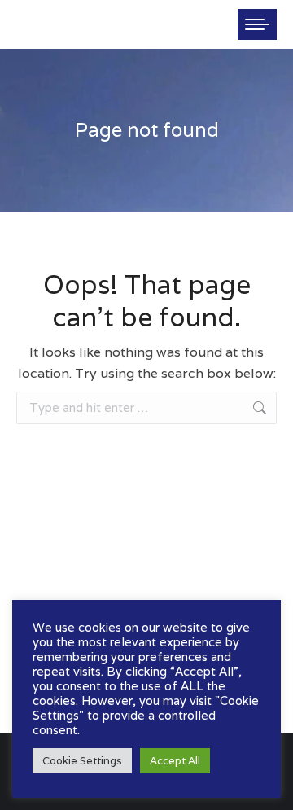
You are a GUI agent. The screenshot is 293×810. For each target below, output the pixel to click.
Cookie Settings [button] (82, 761)
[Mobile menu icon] (257, 24)
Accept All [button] (175, 761)
